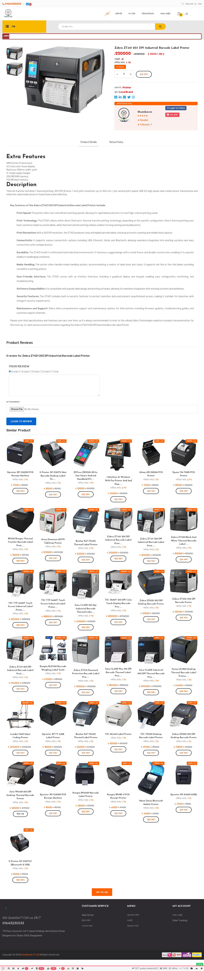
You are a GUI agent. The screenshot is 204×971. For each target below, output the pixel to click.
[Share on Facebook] (115, 97)
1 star (55, 371)
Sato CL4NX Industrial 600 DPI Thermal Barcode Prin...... (151, 673)
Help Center (88, 915)
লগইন (200, 4)
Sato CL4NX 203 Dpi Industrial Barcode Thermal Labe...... (86, 608)
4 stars (25, 371)
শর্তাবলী (129, 920)
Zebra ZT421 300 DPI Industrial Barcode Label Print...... (118, 540)
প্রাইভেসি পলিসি (133, 915)
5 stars (15, 371)
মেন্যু (13, 26)
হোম (107, 13)
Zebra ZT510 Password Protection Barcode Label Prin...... (85, 673)
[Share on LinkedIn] (120, 97)
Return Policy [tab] (116, 142)
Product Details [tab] (89, 142)
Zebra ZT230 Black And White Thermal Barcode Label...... (183, 540)
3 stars (35, 371)
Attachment (13, 402)
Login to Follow (177, 108)
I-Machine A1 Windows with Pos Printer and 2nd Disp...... (118, 480)
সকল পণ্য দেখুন (102, 892)
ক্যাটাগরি (118, 13)
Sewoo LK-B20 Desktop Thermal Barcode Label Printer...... (183, 672)
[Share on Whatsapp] (124, 97)
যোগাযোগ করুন (87, 926)
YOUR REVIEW (19, 366)
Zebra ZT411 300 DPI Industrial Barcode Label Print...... (151, 542)
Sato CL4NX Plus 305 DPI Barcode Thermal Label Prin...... (118, 672)
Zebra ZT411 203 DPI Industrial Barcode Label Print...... (20, 670)
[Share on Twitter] (129, 97)
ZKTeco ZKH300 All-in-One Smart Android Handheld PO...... (86, 475)
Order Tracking (179, 920)
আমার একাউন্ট (165, 13)
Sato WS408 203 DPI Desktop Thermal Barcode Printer (20, 795)
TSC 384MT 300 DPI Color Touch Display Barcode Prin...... (118, 603)
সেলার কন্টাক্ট (173, 114)
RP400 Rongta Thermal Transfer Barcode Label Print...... (20, 542)
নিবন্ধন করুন (189, 4)
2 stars (46, 371)
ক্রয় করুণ (144, 74)
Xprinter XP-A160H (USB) (183, 794)
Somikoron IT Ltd (30, 954)
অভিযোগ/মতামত (148, 13)
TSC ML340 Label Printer (118, 734)
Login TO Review (21, 421)
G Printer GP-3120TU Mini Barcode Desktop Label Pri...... (53, 475)
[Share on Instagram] (133, 97)
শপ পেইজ (131, 13)
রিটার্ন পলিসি (86, 920)
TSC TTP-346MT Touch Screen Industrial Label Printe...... (20, 606)
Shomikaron (145, 112)
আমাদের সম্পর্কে (132, 926)
